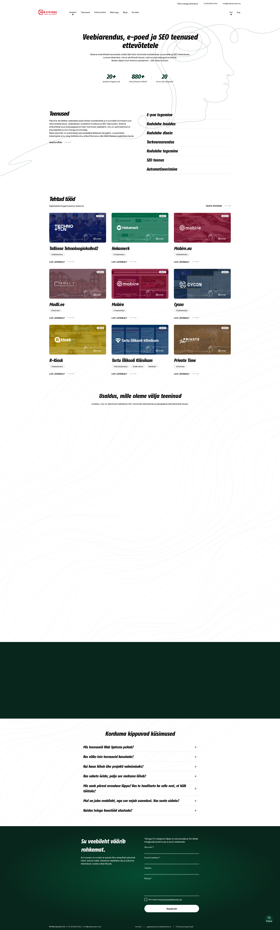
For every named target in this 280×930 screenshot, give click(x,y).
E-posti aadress (152, 857)
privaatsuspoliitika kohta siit (170, 899)
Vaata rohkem (214, 206)
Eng (238, 12)
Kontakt (135, 12)
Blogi (125, 12)
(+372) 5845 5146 (210, 3)
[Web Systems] (47, 12)
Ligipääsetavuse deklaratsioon (158, 927)
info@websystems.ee (232, 3)
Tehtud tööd (100, 12)
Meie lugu (114, 12)
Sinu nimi (149, 847)
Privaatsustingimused (184, 927)
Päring (148, 878)
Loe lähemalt (57, 262)
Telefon (147, 868)
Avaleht (72, 12)
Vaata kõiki (55, 142)
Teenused (85, 12)
